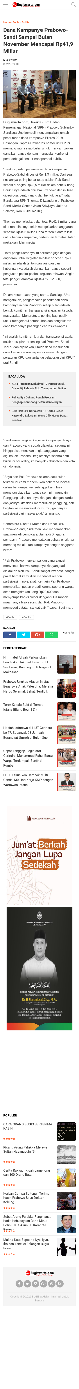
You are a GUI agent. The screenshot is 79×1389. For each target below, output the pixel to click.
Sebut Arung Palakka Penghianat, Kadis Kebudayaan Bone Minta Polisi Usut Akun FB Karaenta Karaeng (27, 1223)
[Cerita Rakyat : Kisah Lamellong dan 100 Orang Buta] (66, 1178)
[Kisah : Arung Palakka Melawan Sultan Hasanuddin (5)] (66, 1155)
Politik (25, 22)
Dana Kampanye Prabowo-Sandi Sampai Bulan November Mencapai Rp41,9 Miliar (38, 40)
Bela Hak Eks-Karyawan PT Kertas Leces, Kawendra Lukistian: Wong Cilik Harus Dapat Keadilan (39, 415)
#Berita (10, 617)
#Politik (26, 617)
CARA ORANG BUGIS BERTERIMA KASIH (27, 1126)
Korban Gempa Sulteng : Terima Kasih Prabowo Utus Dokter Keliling (26, 1198)
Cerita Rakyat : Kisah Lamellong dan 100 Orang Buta (26, 1173)
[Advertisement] (39, 1072)
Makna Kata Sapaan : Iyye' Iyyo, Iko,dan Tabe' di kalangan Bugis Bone (26, 1244)
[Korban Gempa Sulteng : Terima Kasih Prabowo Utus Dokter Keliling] (66, 1201)
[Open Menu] (5, 5)
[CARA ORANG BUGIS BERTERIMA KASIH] (66, 1132)
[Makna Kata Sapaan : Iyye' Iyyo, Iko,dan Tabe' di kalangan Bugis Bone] (66, 1247)
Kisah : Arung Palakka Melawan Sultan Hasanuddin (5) (26, 1149)
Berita (16, 22)
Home (7, 22)
